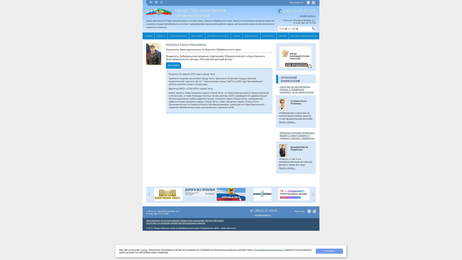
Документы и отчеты (218, 36)
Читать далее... (287, 122)
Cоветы (236, 36)
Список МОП (268, 36)
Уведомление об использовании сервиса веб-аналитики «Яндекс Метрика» (185, 220)
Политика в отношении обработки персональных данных (175, 223)
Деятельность (251, 36)
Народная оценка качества (304, 36)
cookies (144, 250)
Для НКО (283, 36)
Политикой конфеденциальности (269, 250)
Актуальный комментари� (290, 79)
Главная (148, 36)
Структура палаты (178, 36)
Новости (160, 36)
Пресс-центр (197, 36)
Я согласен (329, 251)
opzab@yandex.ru (308, 16)
